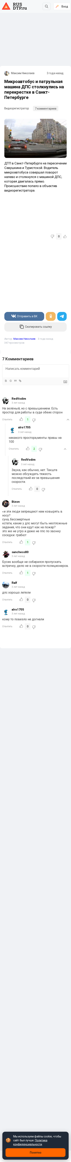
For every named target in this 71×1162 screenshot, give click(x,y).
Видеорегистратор (16, 108)
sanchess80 (20, 552)
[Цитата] (15, 380)
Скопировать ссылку (38, 326)
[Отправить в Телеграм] (62, 316)
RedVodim (19, 398)
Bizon (16, 502)
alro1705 (24, 427)
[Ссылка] (20, 380)
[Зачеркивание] (10, 380)
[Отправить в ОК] (51, 316)
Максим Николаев (23, 73)
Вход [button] (65, 6)
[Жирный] (5, 380)
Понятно (35, 1152)
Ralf (14, 583)
